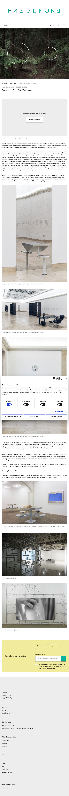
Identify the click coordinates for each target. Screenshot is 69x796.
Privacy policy (5, 769)
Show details (59, 411)
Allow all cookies (56, 416)
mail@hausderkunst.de (7, 698)
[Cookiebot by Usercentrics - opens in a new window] (54, 378)
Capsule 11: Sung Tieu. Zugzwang (27, 83)
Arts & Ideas (13, 83)
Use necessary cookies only (12, 416)
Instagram (4, 743)
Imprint (3, 766)
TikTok (3, 749)
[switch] (26, 404)
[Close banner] (66, 378)
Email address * (40, 654)
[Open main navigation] (64, 25)
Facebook (4, 746)
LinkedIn (4, 755)
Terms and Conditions (7, 772)
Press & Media (5, 740)
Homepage (4, 83)
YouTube (4, 752)
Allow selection (34, 416)
